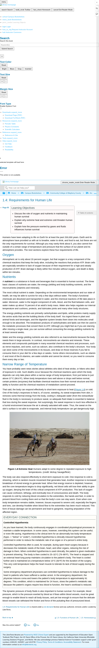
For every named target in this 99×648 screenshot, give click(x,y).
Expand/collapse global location (95, 192)
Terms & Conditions (55, 642)
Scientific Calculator (12, 129)
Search (6, 188)
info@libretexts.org (28, 644)
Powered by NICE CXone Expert (36, 635)
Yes (28, 625)
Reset (4, 65)
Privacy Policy (41, 642)
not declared (49, 607)
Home (13, 193)
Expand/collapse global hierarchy (5, 193)
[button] (8, 147)
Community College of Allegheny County (65, 193)
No (38, 625)
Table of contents (86, 213)
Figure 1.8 (80, 389)
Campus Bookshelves (33, 193)
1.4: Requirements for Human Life (16, 607)
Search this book (6, 41)
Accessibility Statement (72, 642)
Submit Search (7, 49)
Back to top (7, 617)
